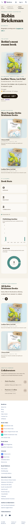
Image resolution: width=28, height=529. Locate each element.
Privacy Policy (23, 522)
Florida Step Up (5, 491)
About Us (3, 407)
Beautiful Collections (6, 447)
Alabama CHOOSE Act (7, 482)
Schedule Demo (5, 459)
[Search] (26, 2)
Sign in (21, 2)
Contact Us (4, 416)
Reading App (4, 471)
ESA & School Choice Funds (8, 480)
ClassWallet (4, 494)
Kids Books (2, 7)
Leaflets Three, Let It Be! (13, 79)
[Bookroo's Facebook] (6, 515)
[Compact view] (6, 298)
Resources (4, 462)
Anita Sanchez (18, 81)
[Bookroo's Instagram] (2, 515)
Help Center (4, 414)
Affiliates (3, 419)
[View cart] (16, 2)
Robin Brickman (7, 81)
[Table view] (2, 298)
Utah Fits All (4, 489)
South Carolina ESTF (6, 487)
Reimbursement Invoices (7, 498)
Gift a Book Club (5, 437)
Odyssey (3, 496)
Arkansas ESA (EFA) (6, 484)
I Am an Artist (5, 140)
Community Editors (6, 473)
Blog (2, 409)
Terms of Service (13, 522)
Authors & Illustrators (10, 7)
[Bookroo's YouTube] (10, 515)
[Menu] (2, 2)
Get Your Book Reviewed (7, 505)
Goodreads (8, 91)
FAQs (2, 411)
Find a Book (4, 468)
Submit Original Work (7, 507)
